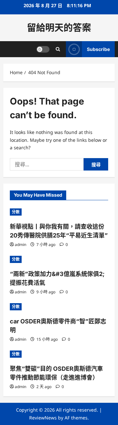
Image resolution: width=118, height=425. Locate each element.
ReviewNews (43, 418)
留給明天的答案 (59, 27)
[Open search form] (58, 49)
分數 (16, 212)
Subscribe (98, 49)
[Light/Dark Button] (42, 49)
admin (20, 244)
